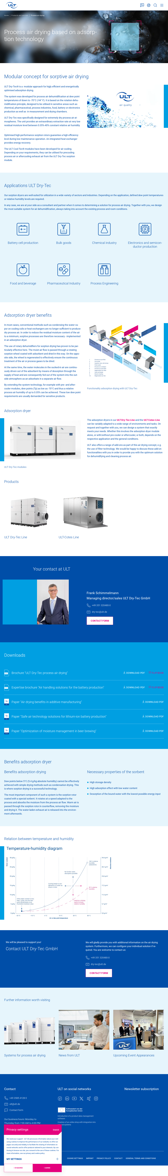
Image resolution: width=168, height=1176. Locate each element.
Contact (118, 1158)
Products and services (19, 15)
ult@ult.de (14, 1104)
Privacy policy (104, 1158)
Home (6, 15)
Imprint (56, 1129)
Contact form (142, 5)
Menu (162, 5)
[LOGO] (11, 5)
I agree (47, 1168)
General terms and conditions (141, 1158)
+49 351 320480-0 (101, 605)
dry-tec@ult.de (99, 611)
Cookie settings (75, 1158)
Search (155, 5)
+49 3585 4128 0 (18, 1098)
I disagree (18, 1168)
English (149, 5)
